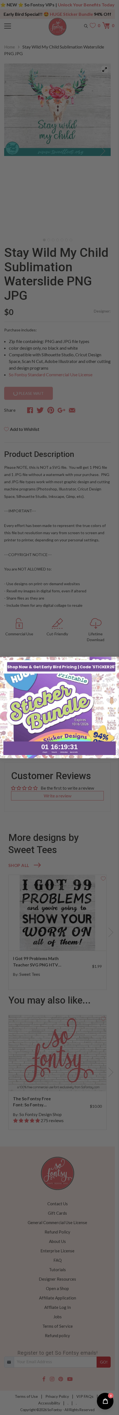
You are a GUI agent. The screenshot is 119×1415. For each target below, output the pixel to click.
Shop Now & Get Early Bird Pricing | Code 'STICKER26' (61, 666)
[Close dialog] (115, 661)
